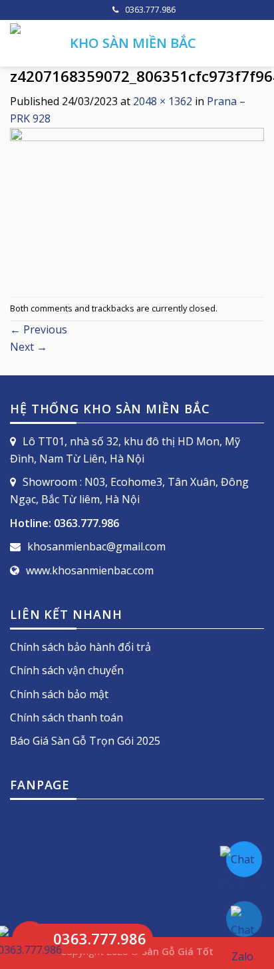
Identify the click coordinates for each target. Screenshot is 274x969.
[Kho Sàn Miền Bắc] (30, 43)
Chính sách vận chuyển (67, 670)
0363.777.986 (150, 9)
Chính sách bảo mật (59, 694)
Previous (38, 329)
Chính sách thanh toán (66, 717)
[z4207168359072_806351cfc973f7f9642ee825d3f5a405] (137, 211)
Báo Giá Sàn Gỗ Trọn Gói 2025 (85, 740)
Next (28, 346)
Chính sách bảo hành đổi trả (80, 647)
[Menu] (256, 43)
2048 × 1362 (162, 101)
